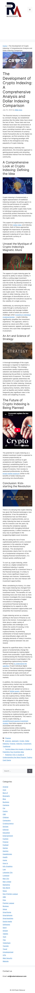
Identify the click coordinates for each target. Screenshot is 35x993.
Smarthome (7, 912)
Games (5, 848)
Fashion (5, 839)
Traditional (6, 746)
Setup (5, 909)
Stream (5, 931)
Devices (5, 826)
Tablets (5, 934)
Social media (7, 921)
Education (6, 833)
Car (4, 808)
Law (4, 869)
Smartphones (7, 915)
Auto (4, 790)
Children (6, 817)
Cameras (6, 805)
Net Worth (6, 888)
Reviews (6, 906)
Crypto (21, 741)
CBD (4, 814)
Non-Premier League (10, 894)
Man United (7, 882)
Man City (6, 879)
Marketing (6, 885)
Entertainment (8, 836)
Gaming (5, 851)
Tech (4, 937)
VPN (4, 955)
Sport (5, 928)
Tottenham (6, 943)
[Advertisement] (17, 29)
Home (5, 46)
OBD (4, 897)
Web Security (7, 958)
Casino (5, 811)
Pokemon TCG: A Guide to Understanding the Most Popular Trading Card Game (17, 757)
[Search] (29, 771)
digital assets (14, 691)
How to (5, 863)
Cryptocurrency (8, 823)
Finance (8, 738)
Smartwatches (8, 918)
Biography (6, 796)
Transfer (6, 946)
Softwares (6, 924)
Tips (4, 940)
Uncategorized (8, 952)
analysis (8, 741)
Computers (7, 820)
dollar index (17, 225)
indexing (19, 744)
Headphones (7, 854)
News (5, 891)
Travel (5, 949)
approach (15, 741)
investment (27, 744)
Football (5, 845)
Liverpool (6, 875)
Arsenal (5, 787)
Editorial (6, 830)
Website (6, 961)
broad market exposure (11, 473)
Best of (5, 793)
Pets (4, 900)
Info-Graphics (7, 866)
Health (5, 857)
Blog (4, 799)
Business (6, 802)
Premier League (8, 903)
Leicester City (8, 872)
